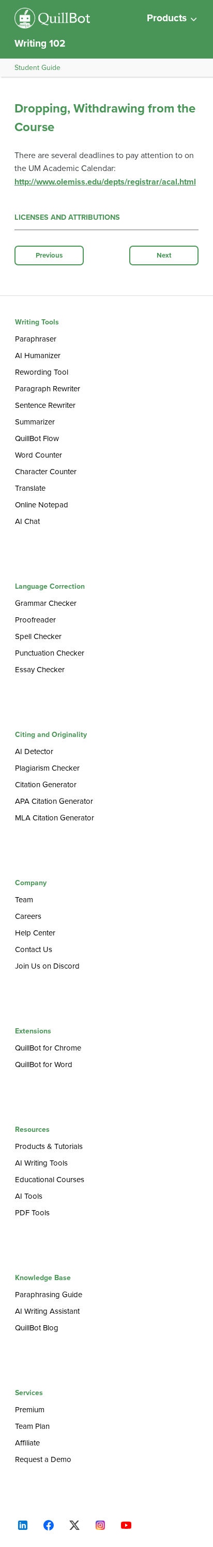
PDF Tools (32, 1212)
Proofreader (35, 620)
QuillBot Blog (36, 1327)
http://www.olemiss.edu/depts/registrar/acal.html (105, 182)
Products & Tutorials (49, 1146)
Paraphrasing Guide (48, 1294)
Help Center (35, 933)
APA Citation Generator (54, 801)
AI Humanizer (37, 355)
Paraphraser (35, 339)
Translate (30, 488)
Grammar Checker (46, 603)
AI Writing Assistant (47, 1311)
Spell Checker (38, 636)
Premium (29, 1409)
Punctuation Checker (49, 653)
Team (24, 899)
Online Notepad (41, 504)
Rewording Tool (41, 372)
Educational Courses (49, 1179)
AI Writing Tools (41, 1163)
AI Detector (34, 751)
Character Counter (46, 471)
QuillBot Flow (37, 438)
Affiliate (27, 1442)
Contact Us (33, 949)
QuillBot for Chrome (48, 1048)
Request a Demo (43, 1459)
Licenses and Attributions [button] (67, 217)
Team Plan (32, 1426)
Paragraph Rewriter (47, 388)
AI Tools (28, 1196)
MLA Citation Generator (54, 817)
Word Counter (38, 455)
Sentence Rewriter (45, 405)
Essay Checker (40, 669)
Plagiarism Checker (47, 768)
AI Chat (27, 521)
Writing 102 (40, 43)
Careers (28, 916)
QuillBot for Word (43, 1064)
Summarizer (35, 422)
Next (164, 255)
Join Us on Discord (47, 966)
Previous (49, 255)
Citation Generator (46, 784)
